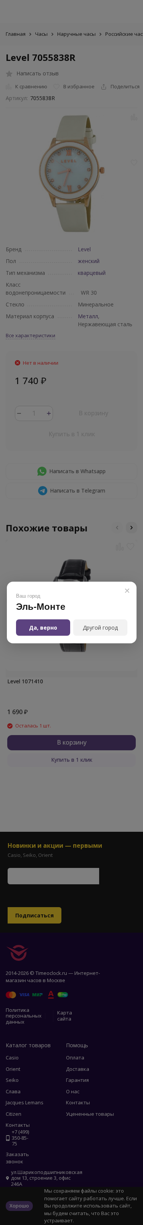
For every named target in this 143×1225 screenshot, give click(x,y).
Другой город (100, 627)
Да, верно (43, 627)
